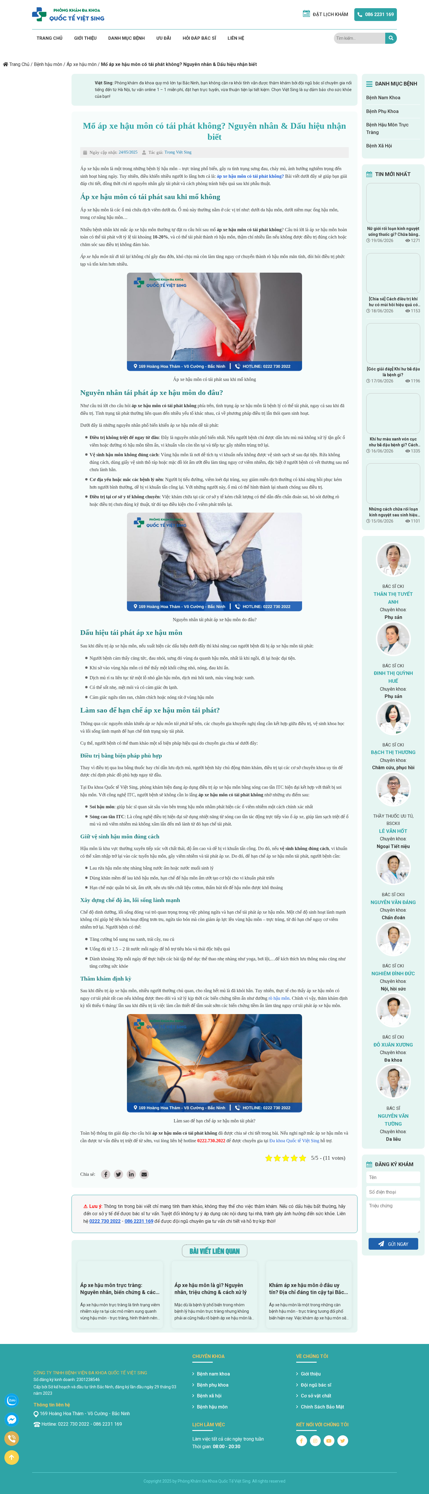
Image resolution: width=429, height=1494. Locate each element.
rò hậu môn (279, 998)
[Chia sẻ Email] (144, 1174)
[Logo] (68, 14)
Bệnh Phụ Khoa (382, 111)
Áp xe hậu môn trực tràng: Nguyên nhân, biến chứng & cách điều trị (119, 1289)
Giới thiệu (85, 38)
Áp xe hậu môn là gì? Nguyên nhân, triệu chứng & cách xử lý (211, 1288)
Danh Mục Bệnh (126, 38)
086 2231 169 (379, 14)
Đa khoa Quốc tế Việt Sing (293, 1140)
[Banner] (77, 50)
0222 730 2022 (105, 1221)
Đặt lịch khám (330, 14)
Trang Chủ (19, 64)
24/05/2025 (128, 152)
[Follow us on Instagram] (315, 1440)
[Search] (391, 38)
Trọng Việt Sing (178, 152)
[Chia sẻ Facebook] (105, 1174)
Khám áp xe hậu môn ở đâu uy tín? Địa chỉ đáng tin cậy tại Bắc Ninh (306, 1289)
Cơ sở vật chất (316, 1396)
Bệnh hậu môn (48, 64)
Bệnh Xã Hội (379, 146)
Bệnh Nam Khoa (383, 97)
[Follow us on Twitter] (342, 1440)
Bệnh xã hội (209, 1396)
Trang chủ (49, 38)
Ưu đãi (163, 38)
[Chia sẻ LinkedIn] (131, 1174)
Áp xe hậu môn (82, 64)
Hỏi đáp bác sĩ (199, 38)
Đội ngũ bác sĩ (316, 1385)
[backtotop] (11, 1457)
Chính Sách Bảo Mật (322, 1407)
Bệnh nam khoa (213, 1374)
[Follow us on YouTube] (329, 1440)
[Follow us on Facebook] (301, 1440)
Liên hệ (236, 38)
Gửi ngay (397, 1244)
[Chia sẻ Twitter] (118, 1174)
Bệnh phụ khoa (213, 1385)
